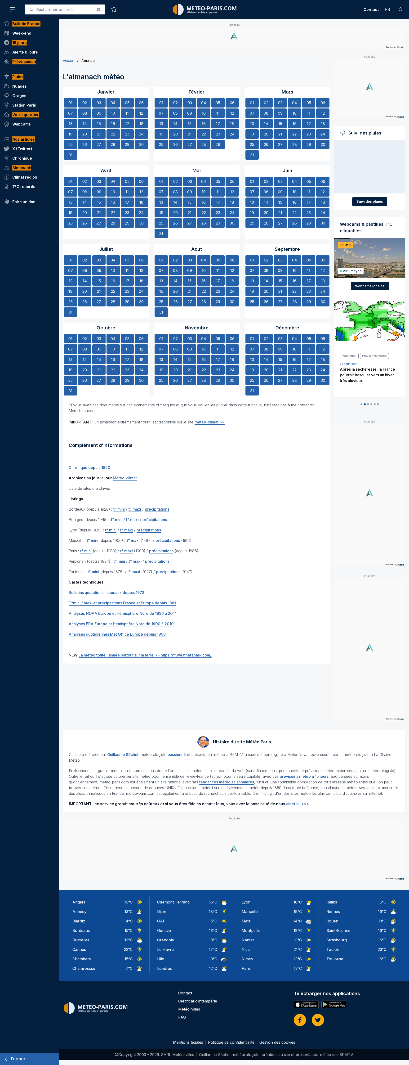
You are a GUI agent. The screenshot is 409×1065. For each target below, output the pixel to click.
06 (141, 102)
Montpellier (252, 930)
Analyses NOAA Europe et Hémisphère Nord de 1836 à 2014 (123, 613)
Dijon (161, 911)
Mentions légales (188, 1042)
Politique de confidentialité (231, 1042)
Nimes (247, 959)
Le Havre (165, 949)
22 (113, 134)
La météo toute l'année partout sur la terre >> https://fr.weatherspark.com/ (145, 655)
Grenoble (165, 940)
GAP (161, 921)
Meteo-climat (125, 478)
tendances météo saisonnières (226, 782)
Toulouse (334, 959)
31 (70, 155)
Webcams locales (370, 286)
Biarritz (78, 921)
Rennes (333, 911)
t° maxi (135, 509)
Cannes (79, 949)
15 (99, 123)
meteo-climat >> (210, 422)
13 (70, 123)
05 (127, 102)
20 (84, 134)
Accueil (68, 60)
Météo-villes (189, 1009)
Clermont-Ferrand (173, 902)
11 (127, 113)
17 (127, 123)
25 (70, 144)
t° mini (119, 509)
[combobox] (65, 9)
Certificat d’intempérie (197, 1001)
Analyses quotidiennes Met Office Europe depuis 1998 (117, 634)
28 (113, 144)
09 (99, 113)
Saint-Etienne (338, 930)
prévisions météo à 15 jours (304, 776)
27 (99, 144)
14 (85, 123)
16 (113, 123)
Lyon (246, 902)
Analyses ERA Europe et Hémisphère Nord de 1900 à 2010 (121, 623)
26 (84, 144)
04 (113, 102)
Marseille (250, 911)
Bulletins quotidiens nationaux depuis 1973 (106, 592)
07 (70, 113)
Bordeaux (81, 930)
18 (141, 123)
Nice (246, 949)
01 (70, 102)
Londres (164, 968)
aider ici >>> (297, 803)
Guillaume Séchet (122, 754)
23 (127, 134)
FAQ (182, 1017)
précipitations (157, 509)
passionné (177, 754)
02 (84, 102)
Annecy (79, 911)
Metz (246, 921)
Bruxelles (80, 940)
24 (141, 134)
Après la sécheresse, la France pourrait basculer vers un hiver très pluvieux (367, 375)
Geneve (164, 930)
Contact (371, 9)
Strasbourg (336, 940)
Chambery (81, 959)
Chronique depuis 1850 (89, 467)
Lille (160, 959)
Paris (246, 968)
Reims (331, 902)
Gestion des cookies (277, 1042)
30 (141, 144)
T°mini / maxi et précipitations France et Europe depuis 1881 (122, 603)
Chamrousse (83, 968)
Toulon (332, 949)
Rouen (332, 921)
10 (113, 113)
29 (127, 144)
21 (99, 134)
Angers (78, 902)
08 (84, 113)
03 (99, 102)
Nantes (248, 940)
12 (141, 113)
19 (70, 134)
